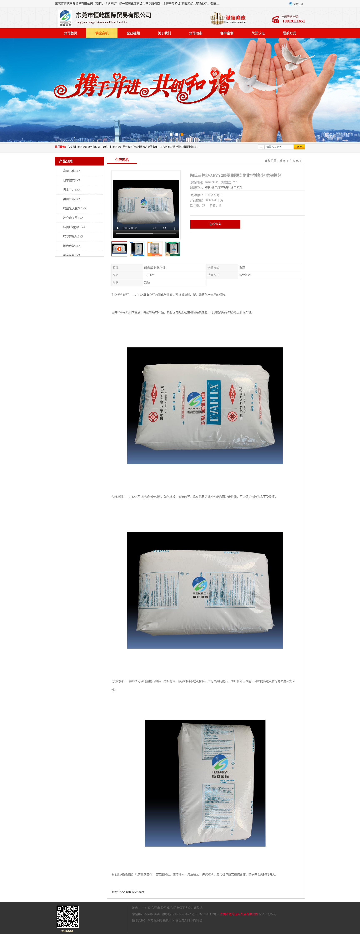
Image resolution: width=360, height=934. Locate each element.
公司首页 (70, 33)
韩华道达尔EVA (73, 236)
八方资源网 (155, 920)
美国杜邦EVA (71, 199)
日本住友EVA (71, 180)
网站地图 (196, 920)
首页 (282, 161)
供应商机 (102, 33)
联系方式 (289, 33)
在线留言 (215, 224)
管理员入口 (182, 920)
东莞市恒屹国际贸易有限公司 (239, 914)
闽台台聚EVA (71, 255)
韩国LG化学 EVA (74, 227)
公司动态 (195, 33)
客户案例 (227, 33)
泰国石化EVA (71, 171)
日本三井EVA (71, 189)
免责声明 (169, 920)
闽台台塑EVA (71, 245)
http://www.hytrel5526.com (127, 891)
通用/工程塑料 (220, 187)
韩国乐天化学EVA (74, 208)
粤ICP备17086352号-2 (205, 914)
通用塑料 (236, 187)
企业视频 (133, 33)
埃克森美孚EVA (73, 217)
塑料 (208, 187)
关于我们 (164, 33)
